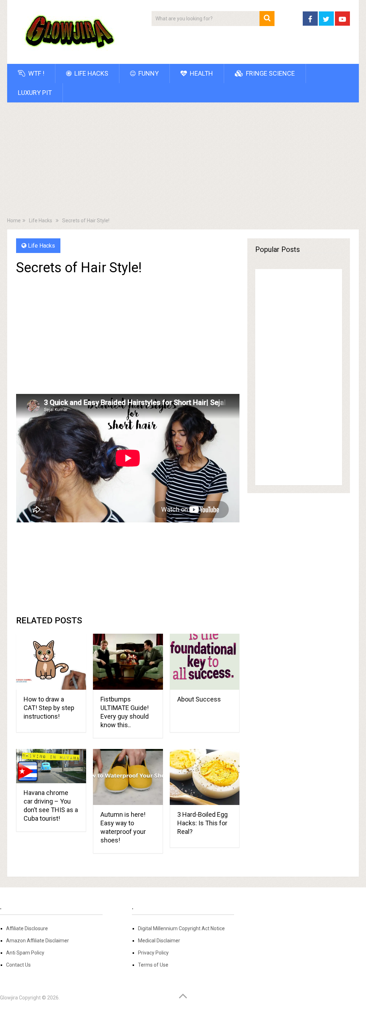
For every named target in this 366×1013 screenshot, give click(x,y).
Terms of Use (153, 965)
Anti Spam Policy (25, 953)
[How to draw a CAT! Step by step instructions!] (51, 662)
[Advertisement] (183, 161)
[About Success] (205, 662)
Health (200, 73)
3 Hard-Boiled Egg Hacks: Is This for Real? (202, 823)
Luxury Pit (35, 92)
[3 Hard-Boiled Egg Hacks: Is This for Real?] (205, 777)
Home (14, 220)
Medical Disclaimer (159, 940)
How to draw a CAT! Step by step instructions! (49, 707)
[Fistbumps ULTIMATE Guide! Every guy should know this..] (128, 662)
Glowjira (9, 998)
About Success (199, 699)
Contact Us (18, 965)
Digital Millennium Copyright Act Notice (181, 928)
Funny (148, 73)
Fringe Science (269, 73)
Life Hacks (90, 73)
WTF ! (35, 73)
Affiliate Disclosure (27, 928)
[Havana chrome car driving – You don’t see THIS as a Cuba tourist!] (51, 766)
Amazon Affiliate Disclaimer (37, 940)
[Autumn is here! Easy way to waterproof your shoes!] (128, 777)
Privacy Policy (153, 953)
